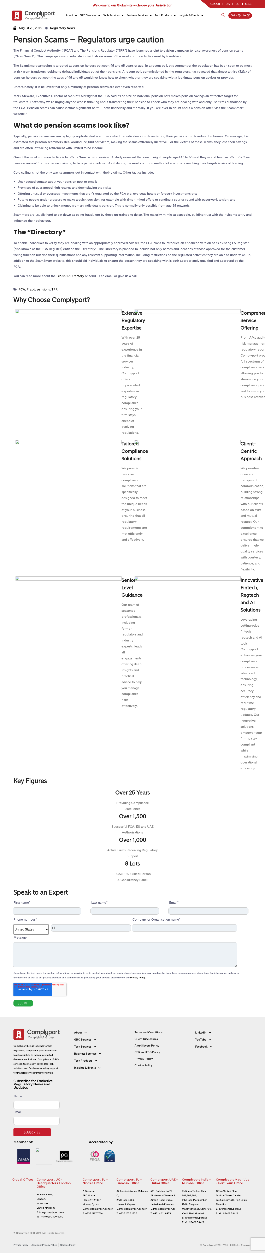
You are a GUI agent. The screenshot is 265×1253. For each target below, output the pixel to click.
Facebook (201, 1046)
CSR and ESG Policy (147, 1052)
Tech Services (111, 15)
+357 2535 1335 (128, 1213)
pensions (43, 289)
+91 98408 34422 (194, 1222)
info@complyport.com (51, 1212)
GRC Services (88, 15)
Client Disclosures (146, 1039)
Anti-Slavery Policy (147, 1045)
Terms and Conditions (149, 1032)
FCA (22, 289)
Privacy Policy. (138, 977)
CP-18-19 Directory (70, 276)
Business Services (137, 15)
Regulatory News (62, 28)
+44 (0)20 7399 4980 (51, 1216)
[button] (102, 1032)
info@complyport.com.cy (99, 1208)
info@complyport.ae (164, 1208)
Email (17, 1112)
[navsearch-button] (223, 13)
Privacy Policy (144, 1059)
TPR (55, 289)
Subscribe (32, 1132)
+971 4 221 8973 (162, 1213)
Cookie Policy (144, 1065)
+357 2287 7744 (94, 1213)
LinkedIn (200, 1032)
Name (17, 1096)
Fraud (31, 289)
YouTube (200, 1039)
